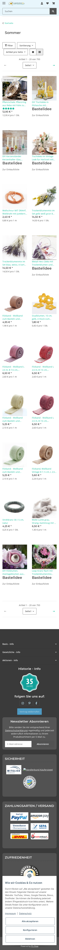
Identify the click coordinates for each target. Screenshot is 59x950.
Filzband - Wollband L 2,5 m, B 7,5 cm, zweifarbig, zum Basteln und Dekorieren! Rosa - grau (14, 368)
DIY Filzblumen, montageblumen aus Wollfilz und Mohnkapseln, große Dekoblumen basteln (12, 572)
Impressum (10, 913)
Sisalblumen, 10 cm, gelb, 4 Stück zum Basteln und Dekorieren (44, 317)
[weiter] (54, 65)
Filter (10, 45)
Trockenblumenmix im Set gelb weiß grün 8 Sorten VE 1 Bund (43, 212)
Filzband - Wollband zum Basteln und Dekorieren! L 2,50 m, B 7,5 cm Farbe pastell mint (14, 470)
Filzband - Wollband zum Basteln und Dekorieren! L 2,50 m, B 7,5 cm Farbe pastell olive (14, 419)
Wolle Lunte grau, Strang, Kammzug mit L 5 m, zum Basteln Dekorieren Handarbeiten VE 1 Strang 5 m (43, 521)
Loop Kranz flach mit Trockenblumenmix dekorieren (42, 572)
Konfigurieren (30, 930)
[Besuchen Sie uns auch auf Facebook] (36, 703)
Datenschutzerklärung (16, 730)
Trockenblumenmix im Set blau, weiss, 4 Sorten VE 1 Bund (14, 263)
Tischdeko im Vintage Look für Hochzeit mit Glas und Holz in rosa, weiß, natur (43, 158)
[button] (42, 3)
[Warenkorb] (54, 3)
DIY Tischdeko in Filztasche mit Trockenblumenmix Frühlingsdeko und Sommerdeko (41, 104)
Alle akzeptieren (30, 921)
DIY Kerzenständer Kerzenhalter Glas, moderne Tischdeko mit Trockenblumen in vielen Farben (14, 158)
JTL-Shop (34, 946)
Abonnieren (43, 744)
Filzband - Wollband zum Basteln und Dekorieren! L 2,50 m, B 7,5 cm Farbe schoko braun (14, 317)
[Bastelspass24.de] (17, 3)
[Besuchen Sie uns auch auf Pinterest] (29, 703)
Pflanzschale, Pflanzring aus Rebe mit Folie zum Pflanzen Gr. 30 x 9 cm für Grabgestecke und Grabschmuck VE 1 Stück (14, 104)
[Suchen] (53, 11)
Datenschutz (25, 913)
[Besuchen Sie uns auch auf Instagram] (23, 703)
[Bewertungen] (8, 108)
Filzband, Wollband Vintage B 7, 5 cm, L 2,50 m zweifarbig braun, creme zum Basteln (44, 470)
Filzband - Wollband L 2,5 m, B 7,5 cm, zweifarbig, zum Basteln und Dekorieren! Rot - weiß (44, 368)
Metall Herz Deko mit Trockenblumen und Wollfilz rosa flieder (42, 263)
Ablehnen (30, 938)
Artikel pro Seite (14, 52)
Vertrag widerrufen (29, 711)
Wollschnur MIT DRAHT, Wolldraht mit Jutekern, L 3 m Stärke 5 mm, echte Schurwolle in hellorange (14, 212)
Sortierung (25, 45)
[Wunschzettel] (47, 3)
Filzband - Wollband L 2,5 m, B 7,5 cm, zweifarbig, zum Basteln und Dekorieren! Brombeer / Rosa (44, 419)
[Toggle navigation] (3, 2)
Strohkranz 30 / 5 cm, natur (13, 521)
